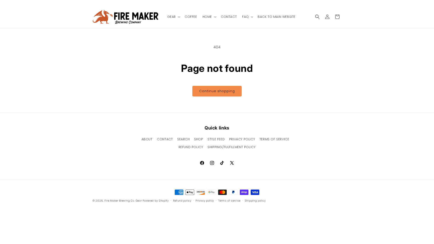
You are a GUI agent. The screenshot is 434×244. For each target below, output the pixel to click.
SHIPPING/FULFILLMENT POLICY (231, 147)
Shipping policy (255, 200)
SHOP (198, 139)
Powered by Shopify (156, 200)
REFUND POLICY (191, 147)
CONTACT (165, 139)
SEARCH (183, 139)
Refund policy (182, 200)
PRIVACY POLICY (242, 139)
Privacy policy (205, 200)
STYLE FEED (216, 139)
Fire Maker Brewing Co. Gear (123, 200)
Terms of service (229, 200)
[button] (173, 16)
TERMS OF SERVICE (274, 139)
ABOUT (147, 139)
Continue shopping (217, 91)
